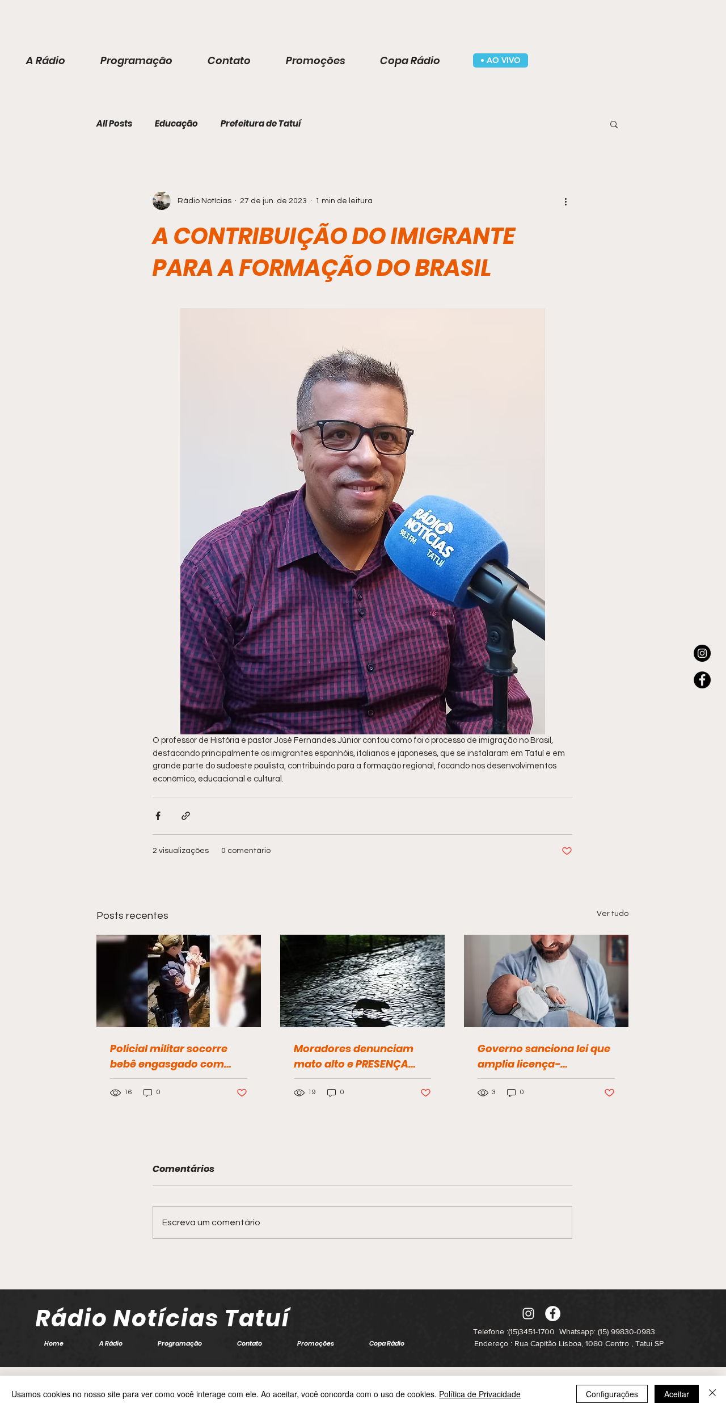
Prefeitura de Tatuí (261, 124)
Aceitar (676, 1394)
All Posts (114, 124)
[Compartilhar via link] (185, 815)
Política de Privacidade (480, 1394)
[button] (614, 123)
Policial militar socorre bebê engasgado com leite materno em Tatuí (169, 1056)
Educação (176, 124)
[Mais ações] (565, 201)
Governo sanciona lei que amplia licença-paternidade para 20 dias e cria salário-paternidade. (544, 1056)
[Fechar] (712, 1394)
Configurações (612, 1394)
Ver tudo (612, 914)
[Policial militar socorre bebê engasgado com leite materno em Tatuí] (178, 981)
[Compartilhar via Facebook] (158, 815)
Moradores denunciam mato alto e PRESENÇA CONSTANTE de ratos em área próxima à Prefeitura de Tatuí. (361, 1056)
